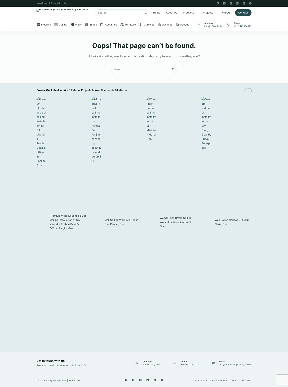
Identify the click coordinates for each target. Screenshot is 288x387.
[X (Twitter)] (224, 3)
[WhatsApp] (250, 3)
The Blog (224, 12)
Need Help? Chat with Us (51, 3)
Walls (78, 24)
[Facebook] (218, 3)
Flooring (46, 24)
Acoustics (111, 24)
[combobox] (119, 12)
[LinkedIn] (237, 3)
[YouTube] (244, 3)
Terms (234, 380)
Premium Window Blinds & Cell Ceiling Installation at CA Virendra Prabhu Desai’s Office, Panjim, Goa (68, 222)
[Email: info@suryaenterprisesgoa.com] (213, 363)
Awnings (167, 24)
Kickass (76, 380)
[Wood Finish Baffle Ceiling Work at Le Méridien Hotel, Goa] (151, 222)
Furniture (130, 24)
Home (156, 12)
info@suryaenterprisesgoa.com (235, 364)
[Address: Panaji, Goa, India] (199, 25)
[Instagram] (231, 3)
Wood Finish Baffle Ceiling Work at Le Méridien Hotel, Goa (176, 222)
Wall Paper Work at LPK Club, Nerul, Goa (232, 222)
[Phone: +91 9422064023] (228, 25)
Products (188, 12)
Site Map (247, 380)
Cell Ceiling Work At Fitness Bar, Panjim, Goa (121, 222)
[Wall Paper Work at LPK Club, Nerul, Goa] (207, 222)
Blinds (93, 24)
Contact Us (201, 380)
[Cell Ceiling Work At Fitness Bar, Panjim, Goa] (97, 222)
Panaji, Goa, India (213, 26)
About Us (171, 12)
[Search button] (146, 13)
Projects (208, 12)
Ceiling (63, 24)
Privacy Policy (219, 380)
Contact (243, 12)
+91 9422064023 (243, 26)
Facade (184, 24)
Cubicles (149, 24)
